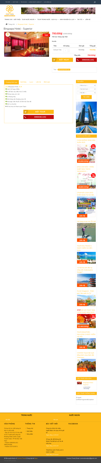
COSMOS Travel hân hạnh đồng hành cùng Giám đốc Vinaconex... (85, 355)
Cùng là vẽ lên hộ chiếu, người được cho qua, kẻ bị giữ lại (55, 430)
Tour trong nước (43, 19)
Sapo (36, 458)
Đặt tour (40, 112)
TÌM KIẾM (80, 81)
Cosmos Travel (21, 458)
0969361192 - (14, 443)
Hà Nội (8, 420)
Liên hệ (87, 19)
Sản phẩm (30, 434)
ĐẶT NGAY (64, 60)
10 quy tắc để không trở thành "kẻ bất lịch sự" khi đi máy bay (54, 441)
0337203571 (14, 446)
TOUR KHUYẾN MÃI (83, 136)
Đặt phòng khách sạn (64, 69)
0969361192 (88, 60)
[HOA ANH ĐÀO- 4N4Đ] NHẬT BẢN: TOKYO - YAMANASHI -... (85, 169)
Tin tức (80, 19)
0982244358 (8, 445)
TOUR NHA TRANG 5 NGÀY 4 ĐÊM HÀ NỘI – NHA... (85, 248)
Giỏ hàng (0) (47, 2)
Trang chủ (9, 19)
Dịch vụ (54, 19)
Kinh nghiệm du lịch (67, 19)
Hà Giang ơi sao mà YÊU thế (86, 221)
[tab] (11, 82)
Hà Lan (55, 420)
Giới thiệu (15, 2)
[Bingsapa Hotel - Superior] (79, 383)
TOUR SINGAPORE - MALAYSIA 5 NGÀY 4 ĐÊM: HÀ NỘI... (86, 334)
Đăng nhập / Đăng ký (35, 2)
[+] (69, 50)
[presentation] (11, 82)
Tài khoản (24, 2)
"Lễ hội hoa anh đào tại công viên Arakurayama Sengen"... (85, 270)
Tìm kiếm (7, 2)
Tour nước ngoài (28, 19)
